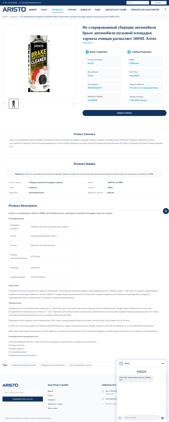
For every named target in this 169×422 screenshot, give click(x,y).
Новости (86, 10)
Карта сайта (53, 408)
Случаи (72, 10)
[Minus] (162, 363)
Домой (32, 10)
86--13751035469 (11, 3)
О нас (44, 10)
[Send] (163, 418)
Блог (98, 10)
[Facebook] (165, 10)
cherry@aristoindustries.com (31, 3)
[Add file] (120, 418)
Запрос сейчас (124, 113)
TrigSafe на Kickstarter (145, 10)
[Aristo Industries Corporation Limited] (14, 11)
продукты (57, 10)
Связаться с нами (115, 10)
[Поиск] (147, 2)
